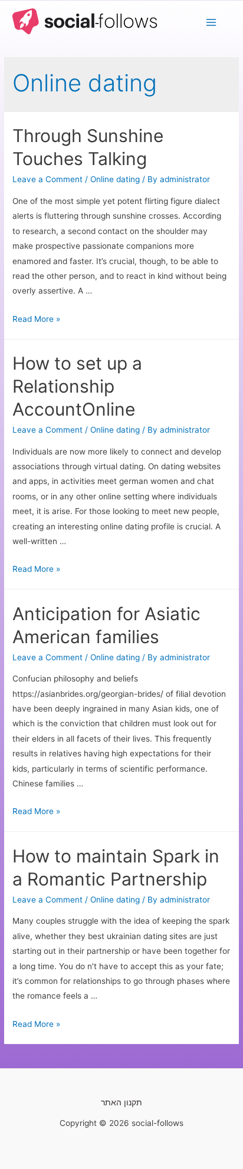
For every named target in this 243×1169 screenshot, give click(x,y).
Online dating (115, 179)
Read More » (36, 319)
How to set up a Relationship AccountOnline (77, 386)
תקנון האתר (121, 1102)
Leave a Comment (47, 179)
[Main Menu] (211, 22)
